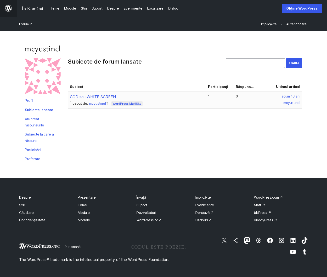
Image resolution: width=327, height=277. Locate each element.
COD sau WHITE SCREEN (93, 96)
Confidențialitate (32, 220)
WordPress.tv (149, 220)
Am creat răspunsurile (34, 122)
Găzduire (26, 213)
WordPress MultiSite (127, 103)
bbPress (262, 213)
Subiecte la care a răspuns (39, 137)
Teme (82, 205)
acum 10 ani (291, 96)
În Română (72, 247)
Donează (204, 213)
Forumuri (26, 24)
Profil (29, 100)
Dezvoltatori (146, 213)
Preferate (32, 159)
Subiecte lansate (39, 110)
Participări (33, 150)
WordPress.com (268, 197)
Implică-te (203, 197)
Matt (259, 205)
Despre (25, 197)
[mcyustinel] (43, 77)
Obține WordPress (302, 8)
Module (84, 213)
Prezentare (87, 197)
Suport (141, 205)
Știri (22, 205)
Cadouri (203, 220)
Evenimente (204, 205)
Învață (141, 197)
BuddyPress (265, 220)
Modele (84, 220)
